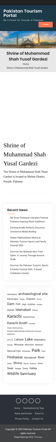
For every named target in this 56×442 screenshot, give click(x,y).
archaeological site (33, 294)
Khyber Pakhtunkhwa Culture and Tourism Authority (24, 332)
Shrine (17, 363)
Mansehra (39, 339)
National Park (14, 351)
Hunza (10, 309)
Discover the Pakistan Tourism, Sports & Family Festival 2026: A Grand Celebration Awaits (29, 269)
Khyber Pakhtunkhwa (15, 328)
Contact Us (37, 418)
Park (36, 350)
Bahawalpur (13, 299)
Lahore (19, 339)
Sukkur (40, 363)
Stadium (33, 363)
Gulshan (31, 304)
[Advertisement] (28, 105)
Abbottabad (12, 294)
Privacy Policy (22, 418)
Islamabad (23, 310)
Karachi (14, 316)
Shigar (9, 363)
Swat (10, 368)
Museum (39, 344)
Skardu (26, 363)
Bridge (22, 299)
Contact (45, 24)
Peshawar (15, 357)
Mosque (18, 344)
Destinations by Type (33, 408)
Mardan (10, 345)
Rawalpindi (30, 357)
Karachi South (17, 323)
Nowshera (26, 351)
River (41, 357)
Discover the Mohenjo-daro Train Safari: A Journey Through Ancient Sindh (27, 255)
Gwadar (39, 304)
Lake (29, 339)
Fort (18, 304)
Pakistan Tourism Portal (22, 13)
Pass (43, 351)
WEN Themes (35, 437)
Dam (10, 304)
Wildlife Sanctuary (21, 374)
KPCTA (10, 340)
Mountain (29, 344)
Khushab (32, 323)
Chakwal (30, 298)
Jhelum (35, 310)
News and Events (23, 413)
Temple (18, 368)
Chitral (38, 299)
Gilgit (24, 304)
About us (39, 413)
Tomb (25, 368)
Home (17, 408)
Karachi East (29, 317)
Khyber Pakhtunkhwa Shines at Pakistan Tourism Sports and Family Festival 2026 (28, 241)
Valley (33, 368)
